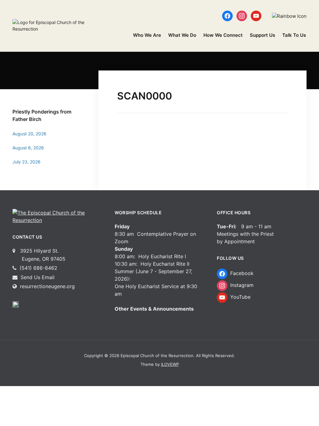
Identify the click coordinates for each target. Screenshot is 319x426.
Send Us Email (37, 277)
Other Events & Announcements (154, 309)
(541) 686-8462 (37, 268)
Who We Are (147, 35)
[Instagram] (241, 15)
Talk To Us (294, 35)
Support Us (262, 35)
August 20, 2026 (29, 133)
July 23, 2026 (26, 161)
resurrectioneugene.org (47, 286)
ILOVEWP (170, 364)
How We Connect (223, 35)
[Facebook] (227, 15)
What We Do (182, 35)
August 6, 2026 (28, 147)
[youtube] (256, 15)
